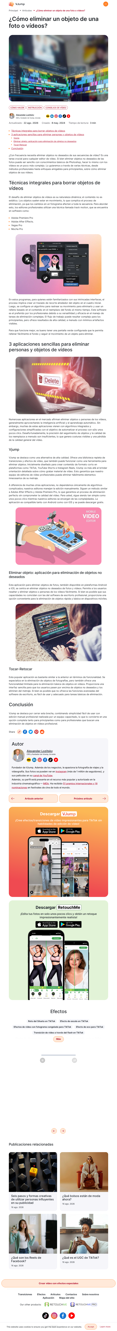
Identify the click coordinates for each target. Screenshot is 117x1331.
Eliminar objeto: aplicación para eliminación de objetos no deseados (45, 141)
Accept (91, 1327)
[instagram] (40, 760)
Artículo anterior (34, 798)
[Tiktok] (46, 1315)
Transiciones (25, 1294)
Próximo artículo (83, 798)
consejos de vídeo (56, 107)
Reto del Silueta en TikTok (41, 1021)
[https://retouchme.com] (56, 1304)
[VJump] (17, 3)
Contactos (71, 1294)
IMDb (46, 783)
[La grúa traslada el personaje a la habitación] (45, 866)
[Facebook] (25, 732)
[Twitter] (31, 732)
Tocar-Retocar (20, 144)
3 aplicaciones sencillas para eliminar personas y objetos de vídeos (47, 134)
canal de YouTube (42, 775)
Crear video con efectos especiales (58, 1283)
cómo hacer (17, 107)
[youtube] (56, 760)
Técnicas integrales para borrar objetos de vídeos (38, 130)
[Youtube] (71, 1315)
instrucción (35, 107)
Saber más (15, 1113)
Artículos (27, 10)
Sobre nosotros (90, 1294)
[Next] (63, 1131)
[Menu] (105, 4)
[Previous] (54, 1131)
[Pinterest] (36, 732)
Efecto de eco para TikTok (89, 1027)
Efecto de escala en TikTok (74, 1021)
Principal (13, 10)
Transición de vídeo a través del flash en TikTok (58, 1032)
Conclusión (17, 148)
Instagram (61, 771)
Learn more (105, 1326)
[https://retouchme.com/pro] (83, 1304)
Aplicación (48, 1297)
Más (58, 1039)
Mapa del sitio (66, 1297)
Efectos (41, 1294)
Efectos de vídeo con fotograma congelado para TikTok (42, 1027)
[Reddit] (42, 732)
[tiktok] (50, 760)
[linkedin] (34, 760)
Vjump (16, 138)
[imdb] (29, 760)
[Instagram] (54, 1315)
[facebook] (45, 760)
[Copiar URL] (19, 732)
